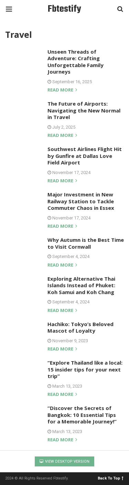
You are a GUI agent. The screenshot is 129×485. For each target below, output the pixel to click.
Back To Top (109, 478)
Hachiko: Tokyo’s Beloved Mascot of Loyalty (80, 327)
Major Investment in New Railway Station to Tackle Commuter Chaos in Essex (80, 201)
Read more (60, 90)
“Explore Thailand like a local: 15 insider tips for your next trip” (84, 369)
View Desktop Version (66, 461)
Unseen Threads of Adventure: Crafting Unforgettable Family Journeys (75, 61)
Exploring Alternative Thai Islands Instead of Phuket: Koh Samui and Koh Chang (81, 285)
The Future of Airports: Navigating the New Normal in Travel (83, 110)
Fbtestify (64, 9)
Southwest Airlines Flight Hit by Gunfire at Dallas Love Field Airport (84, 156)
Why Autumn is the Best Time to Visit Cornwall (85, 243)
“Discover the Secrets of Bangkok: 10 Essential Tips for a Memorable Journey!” (82, 415)
